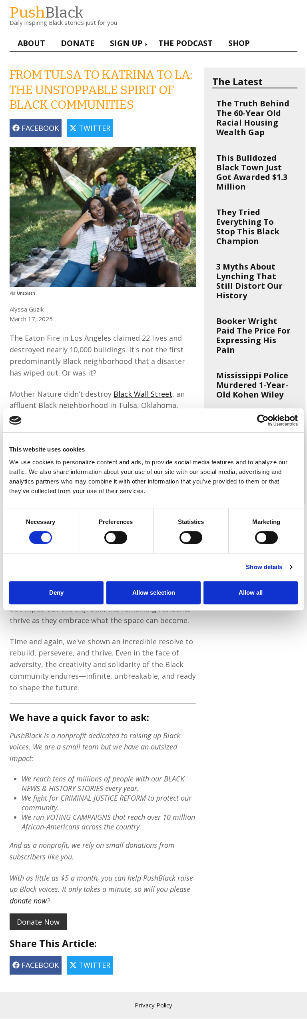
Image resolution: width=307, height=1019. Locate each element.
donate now (28, 900)
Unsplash (26, 293)
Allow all (251, 592)
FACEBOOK (39, 128)
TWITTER (93, 128)
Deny (56, 592)
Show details (264, 566)
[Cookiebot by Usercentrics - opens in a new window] (263, 420)
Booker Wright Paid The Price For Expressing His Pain (253, 335)
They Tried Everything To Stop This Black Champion (247, 226)
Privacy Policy (153, 1005)
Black (47, 13)
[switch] (107, 533)
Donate (77, 43)
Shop (239, 43)
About (31, 43)
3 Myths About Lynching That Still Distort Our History (249, 281)
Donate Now (38, 922)
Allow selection (153, 592)
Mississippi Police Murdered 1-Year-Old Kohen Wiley (252, 385)
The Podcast (185, 43)
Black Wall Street (143, 394)
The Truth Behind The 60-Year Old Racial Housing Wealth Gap (252, 118)
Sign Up (126, 43)
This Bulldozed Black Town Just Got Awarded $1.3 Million (251, 172)
